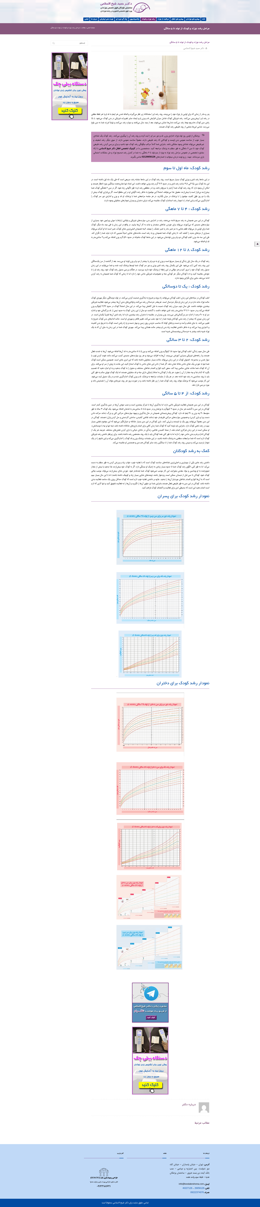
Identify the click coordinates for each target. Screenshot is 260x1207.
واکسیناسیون (134, 19)
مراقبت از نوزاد (163, 19)
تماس (86, 19)
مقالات (83, 28)
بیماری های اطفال (177, 19)
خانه (203, 19)
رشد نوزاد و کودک (148, 19)
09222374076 (197, 1192)
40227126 (187, 1188)
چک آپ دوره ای (121, 19)
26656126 (199, 1188)
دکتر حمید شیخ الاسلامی (193, 48)
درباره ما (94, 19)
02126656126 (148, 157)
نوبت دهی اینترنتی (106, 19)
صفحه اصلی (91, 28)
